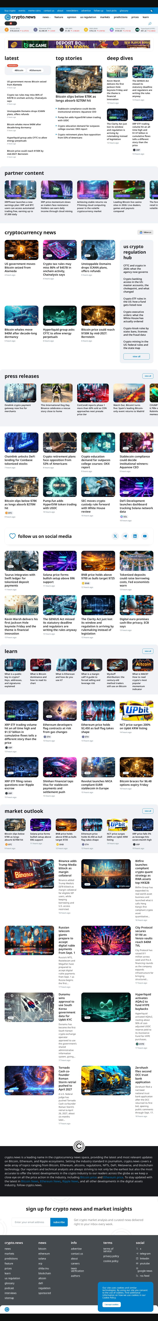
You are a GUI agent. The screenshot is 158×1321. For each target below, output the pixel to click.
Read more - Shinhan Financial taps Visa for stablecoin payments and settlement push (60, 767)
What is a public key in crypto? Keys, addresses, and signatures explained (13, 680)
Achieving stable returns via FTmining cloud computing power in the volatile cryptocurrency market (92, 206)
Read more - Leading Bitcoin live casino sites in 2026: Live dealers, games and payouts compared (129, 189)
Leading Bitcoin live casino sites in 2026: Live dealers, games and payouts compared (127, 206)
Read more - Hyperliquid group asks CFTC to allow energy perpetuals (60, 316)
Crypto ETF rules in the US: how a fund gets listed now (134, 302)
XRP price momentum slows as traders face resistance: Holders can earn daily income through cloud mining (57, 206)
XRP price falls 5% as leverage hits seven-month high (142, 836)
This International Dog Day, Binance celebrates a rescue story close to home (55, 408)
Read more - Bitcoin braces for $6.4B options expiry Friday (137, 767)
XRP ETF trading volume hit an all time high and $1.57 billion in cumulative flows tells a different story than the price (141, 134)
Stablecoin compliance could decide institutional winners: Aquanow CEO (77, 110)
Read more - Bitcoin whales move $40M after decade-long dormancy (21, 316)
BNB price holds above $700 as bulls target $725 (98, 576)
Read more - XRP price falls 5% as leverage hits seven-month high (142, 825)
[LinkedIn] (135, 536)
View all (136, 356)
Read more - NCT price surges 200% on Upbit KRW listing (137, 711)
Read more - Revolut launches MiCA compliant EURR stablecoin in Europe (98, 767)
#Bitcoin (19, 70)
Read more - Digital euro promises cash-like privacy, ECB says (137, 605)
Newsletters (72, 10)
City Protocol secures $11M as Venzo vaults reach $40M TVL (143, 936)
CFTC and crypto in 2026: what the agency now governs (135, 269)
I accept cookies (111, 1304)
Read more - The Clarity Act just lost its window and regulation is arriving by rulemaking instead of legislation (117, 115)
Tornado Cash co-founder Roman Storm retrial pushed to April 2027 (67, 1078)
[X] (115, 536)
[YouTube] (145, 536)
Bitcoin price (17, 29)
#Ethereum (35, 70)
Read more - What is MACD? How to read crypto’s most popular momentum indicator (142, 665)
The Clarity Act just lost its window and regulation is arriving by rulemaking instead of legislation (117, 131)
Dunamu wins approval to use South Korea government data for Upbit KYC (67, 1006)
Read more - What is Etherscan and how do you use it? (66, 665)
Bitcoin (9, 513)
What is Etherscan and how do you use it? (65, 677)
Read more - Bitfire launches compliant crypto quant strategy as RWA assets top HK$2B (106, 874)
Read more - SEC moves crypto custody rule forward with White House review (98, 487)
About (60, 10)
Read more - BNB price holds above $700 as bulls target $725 (98, 561)
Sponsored (44, 1293)
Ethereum (47, 737)
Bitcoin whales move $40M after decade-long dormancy (21, 333)
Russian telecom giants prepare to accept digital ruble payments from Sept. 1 (67, 940)
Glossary (124, 10)
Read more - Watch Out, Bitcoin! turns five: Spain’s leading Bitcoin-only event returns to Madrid (129, 393)
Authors (75, 1275)
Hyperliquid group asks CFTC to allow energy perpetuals (59, 333)
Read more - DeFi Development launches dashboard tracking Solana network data (137, 487)
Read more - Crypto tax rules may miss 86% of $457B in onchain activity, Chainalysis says (60, 250)
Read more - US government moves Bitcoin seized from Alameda (21, 250)
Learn (146, 17)
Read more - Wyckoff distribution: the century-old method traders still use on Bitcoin (117, 665)
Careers (75, 1263)
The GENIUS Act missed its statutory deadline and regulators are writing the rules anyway (142, 88)
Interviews (11, 1293)
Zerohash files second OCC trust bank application (143, 1075)
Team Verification (77, 1269)
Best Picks (111, 10)
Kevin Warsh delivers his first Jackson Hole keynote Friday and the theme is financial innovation (117, 90)
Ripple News (70, 1181)
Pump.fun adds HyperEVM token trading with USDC (60, 504)
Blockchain (44, 1273)
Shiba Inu (43, 1268)
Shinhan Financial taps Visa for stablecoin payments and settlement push (58, 786)
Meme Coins (34, 10)
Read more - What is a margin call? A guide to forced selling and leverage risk (91, 665)
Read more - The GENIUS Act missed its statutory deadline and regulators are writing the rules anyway (142, 72)
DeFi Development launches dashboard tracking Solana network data (136, 506)
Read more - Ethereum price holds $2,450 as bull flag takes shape (98, 711)
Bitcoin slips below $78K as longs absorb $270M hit (76, 98)
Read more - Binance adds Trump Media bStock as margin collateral (29, 874)
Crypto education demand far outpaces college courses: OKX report (79, 127)
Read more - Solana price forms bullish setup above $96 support (60, 561)
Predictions (120, 17)
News (46, 17)
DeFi (40, 1283)
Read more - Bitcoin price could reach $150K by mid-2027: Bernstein (98, 316)
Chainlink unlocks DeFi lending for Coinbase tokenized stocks (20, 460)
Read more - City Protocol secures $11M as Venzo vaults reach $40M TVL (106, 940)
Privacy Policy (111, 1256)
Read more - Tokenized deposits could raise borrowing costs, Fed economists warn (137, 561)
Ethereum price (44, 29)
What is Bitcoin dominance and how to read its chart (38, 678)
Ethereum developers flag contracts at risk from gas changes (57, 728)
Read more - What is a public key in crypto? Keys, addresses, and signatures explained (15, 665)
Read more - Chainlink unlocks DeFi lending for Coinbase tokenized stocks (21, 443)
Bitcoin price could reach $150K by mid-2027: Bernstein (98, 333)
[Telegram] (125, 536)
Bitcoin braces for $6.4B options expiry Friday (136, 783)
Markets (105, 17)
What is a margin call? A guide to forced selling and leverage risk (90, 678)
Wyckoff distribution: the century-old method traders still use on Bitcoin (117, 680)
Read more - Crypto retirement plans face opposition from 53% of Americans (60, 443)
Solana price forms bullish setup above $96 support (59, 578)
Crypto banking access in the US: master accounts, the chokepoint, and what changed (136, 285)
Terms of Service (108, 1250)
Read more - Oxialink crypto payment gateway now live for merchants (20, 393)
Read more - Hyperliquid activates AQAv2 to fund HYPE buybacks (106, 1007)
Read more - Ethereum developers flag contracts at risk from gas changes (60, 711)
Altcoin (42, 1278)
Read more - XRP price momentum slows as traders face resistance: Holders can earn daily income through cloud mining (57, 189)
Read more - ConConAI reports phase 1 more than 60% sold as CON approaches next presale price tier (93, 393)
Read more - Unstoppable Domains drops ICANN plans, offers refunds (98, 250)
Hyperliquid (140, 1044)
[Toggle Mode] (151, 10)
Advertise (86, 10)
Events (22, 10)
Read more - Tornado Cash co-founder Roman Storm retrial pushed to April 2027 (29, 1080)
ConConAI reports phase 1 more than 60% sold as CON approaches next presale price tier (92, 410)
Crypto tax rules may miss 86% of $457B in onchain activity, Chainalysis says (57, 269)
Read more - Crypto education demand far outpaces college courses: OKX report (98, 443)
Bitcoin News (29, 1181)
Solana (124, 516)
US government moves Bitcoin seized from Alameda (20, 267)
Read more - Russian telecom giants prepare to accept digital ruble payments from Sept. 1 (29, 940)
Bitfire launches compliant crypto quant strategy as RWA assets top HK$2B (144, 871)
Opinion (71, 17)
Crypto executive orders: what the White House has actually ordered (133, 316)
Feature (58, 17)
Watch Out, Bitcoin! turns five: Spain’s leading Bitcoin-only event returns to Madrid (128, 408)
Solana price (120, 29)
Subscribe (59, 1222)
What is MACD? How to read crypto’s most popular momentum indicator (140, 681)
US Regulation (88, 17)
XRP (136, 150)
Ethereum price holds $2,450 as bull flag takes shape (97, 728)
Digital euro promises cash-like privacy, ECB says (134, 622)
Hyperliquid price (145, 29)
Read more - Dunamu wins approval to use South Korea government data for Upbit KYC (29, 1007)
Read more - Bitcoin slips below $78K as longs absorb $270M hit (21, 487)
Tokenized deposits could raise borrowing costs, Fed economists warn (134, 580)
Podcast (9, 1288)
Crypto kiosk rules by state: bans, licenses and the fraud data (136, 331)
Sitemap (9, 1298)
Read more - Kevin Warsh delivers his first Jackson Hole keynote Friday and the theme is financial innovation (117, 72)
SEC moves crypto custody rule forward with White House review (95, 506)
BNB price (94, 29)
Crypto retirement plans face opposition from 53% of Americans (79, 136)
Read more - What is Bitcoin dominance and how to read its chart (40, 665)
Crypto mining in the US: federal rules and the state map (135, 345)
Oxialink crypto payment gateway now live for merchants (18, 408)
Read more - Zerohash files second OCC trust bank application (106, 1080)
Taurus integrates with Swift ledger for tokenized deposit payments (20, 580)
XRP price (69, 29)
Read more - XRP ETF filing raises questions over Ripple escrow (21, 767)
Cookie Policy (110, 1261)
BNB (86, 583)
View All (148, 376)
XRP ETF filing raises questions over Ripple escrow (19, 784)
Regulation (44, 1288)
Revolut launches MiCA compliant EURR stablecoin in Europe (96, 784)
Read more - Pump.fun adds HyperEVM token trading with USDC (60, 487)
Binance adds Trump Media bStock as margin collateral (68, 868)
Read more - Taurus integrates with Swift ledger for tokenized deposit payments (21, 561)
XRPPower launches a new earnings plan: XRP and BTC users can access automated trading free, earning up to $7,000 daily (19, 208)
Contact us (49, 10)
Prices (135, 17)
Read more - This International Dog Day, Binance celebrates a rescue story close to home (57, 393)
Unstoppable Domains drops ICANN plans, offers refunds (96, 267)
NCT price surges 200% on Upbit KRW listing (135, 726)
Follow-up (98, 10)
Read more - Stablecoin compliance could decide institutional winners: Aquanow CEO (137, 443)
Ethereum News (50, 1181)
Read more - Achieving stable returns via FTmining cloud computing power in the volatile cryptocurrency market (93, 189)
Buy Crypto (10, 10)
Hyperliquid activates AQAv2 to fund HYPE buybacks (143, 1001)
